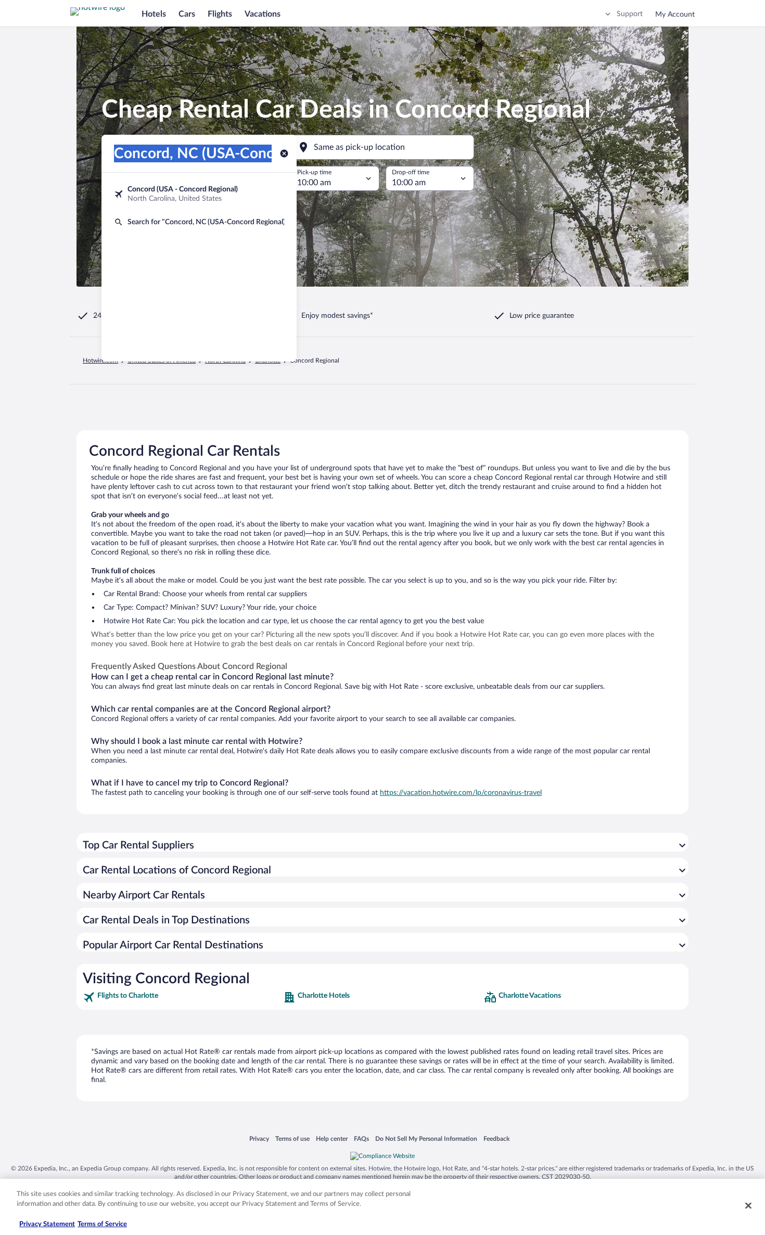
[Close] (748, 1205)
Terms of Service (102, 1224)
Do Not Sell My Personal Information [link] (426, 1138)
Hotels (154, 14)
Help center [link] (332, 1138)
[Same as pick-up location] (382, 147)
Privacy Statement (47, 1224)
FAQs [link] (361, 1138)
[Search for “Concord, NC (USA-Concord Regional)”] (199, 222)
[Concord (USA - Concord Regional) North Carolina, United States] (199, 194)
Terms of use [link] (292, 1138)
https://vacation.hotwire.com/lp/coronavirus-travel (461, 792)
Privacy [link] (259, 1138)
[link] (182, 997)
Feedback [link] (496, 1138)
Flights (220, 14)
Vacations (262, 14)
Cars (186, 14)
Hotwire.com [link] (100, 360)
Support (630, 14)
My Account (675, 14)
